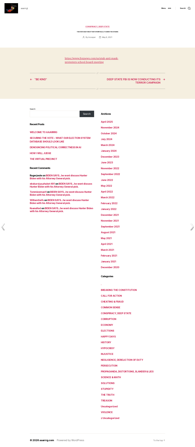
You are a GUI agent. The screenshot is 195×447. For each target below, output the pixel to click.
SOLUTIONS (108, 383)
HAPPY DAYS (108, 336)
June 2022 (107, 180)
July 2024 (106, 139)
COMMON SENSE (110, 307)
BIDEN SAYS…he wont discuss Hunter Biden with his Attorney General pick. (58, 177)
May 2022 (106, 185)
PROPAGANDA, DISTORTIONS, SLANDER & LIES (127, 371)
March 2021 (107, 249)
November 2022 (110, 168)
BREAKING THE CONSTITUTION (119, 290)
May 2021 (106, 238)
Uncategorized (109, 406)
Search (32, 109)
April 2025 (107, 121)
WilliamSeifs (37, 200)
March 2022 (107, 197)
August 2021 (108, 232)
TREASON (106, 400)
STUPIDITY (107, 389)
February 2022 (109, 203)
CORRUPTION (108, 319)
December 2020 (110, 267)
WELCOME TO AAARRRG (43, 132)
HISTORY (106, 342)
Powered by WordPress (70, 440)
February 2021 (109, 255)
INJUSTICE (107, 354)
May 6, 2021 (107, 37)
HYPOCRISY (108, 348)
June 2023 (107, 162)
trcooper (92, 37)
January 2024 (109, 150)
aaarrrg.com (46, 440)
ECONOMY (107, 325)
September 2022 (110, 174)
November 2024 (110, 127)
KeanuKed (35, 208)
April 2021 (107, 244)
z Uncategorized (110, 418)
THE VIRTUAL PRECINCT (43, 159)
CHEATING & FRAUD (112, 301)
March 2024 (107, 145)
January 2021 (108, 261)
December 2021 (110, 215)
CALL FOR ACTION (111, 295)
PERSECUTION (109, 365)
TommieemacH (38, 191)
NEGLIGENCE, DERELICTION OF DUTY (122, 359)
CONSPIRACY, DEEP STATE (97, 27)
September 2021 (110, 226)
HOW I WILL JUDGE (40, 153)
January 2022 (108, 209)
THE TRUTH (107, 394)
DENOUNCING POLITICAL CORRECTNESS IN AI (55, 147)
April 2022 (107, 191)
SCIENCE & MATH (111, 377)
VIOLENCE (107, 412)
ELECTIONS (107, 330)
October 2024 (109, 133)
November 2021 (110, 220)
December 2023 (110, 156)
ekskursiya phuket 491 (42, 183)
